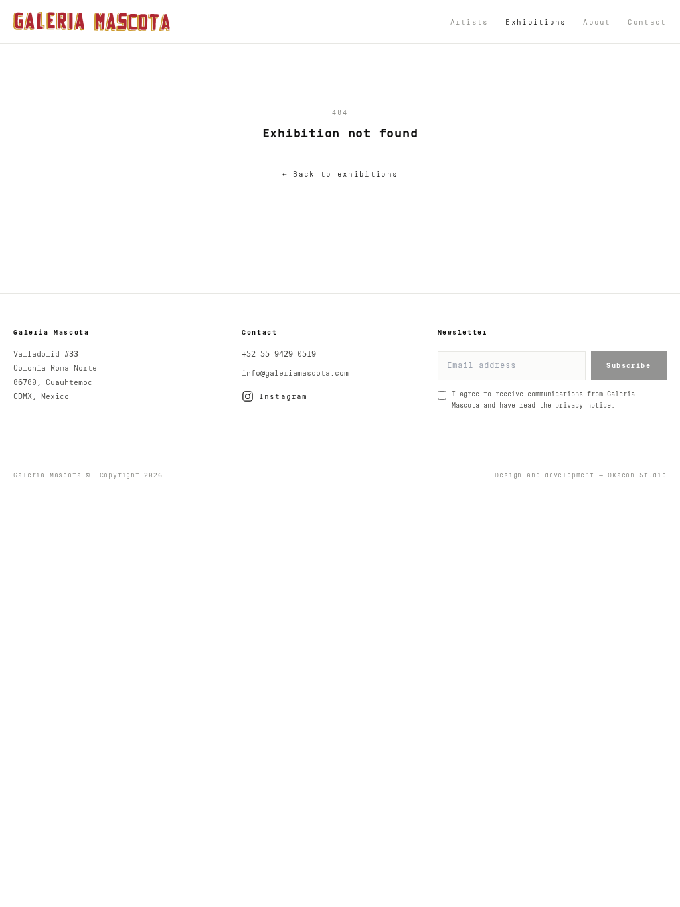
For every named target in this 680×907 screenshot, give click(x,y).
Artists (469, 22)
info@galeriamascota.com (295, 373)
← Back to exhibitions (340, 174)
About (597, 22)
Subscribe (628, 366)
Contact (647, 22)
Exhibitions (535, 22)
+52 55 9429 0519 (279, 354)
